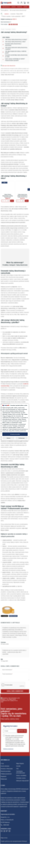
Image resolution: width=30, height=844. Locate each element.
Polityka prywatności (8, 749)
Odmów (8, 438)
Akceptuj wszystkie (15, 434)
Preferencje (21, 438)
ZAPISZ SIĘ (22, 731)
